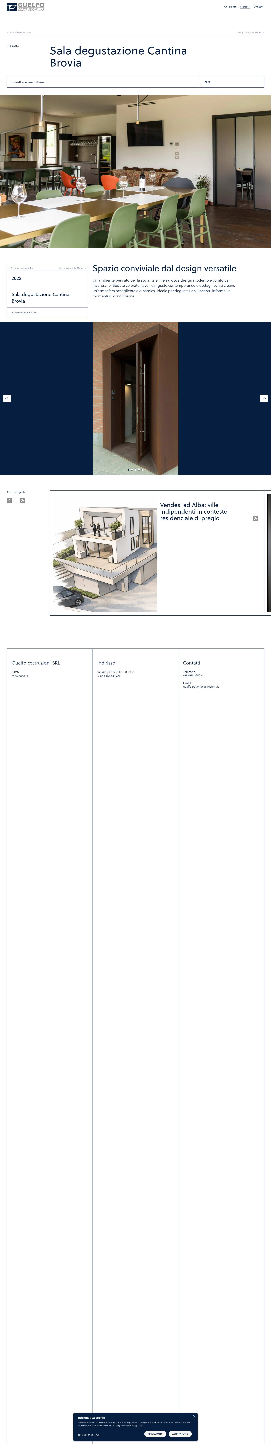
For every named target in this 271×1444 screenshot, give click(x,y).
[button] (89, 1435)
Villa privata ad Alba (20, 32)
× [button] (194, 1416)
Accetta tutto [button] (180, 1434)
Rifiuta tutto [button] (155, 1434)
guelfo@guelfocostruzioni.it (201, 687)
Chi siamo (230, 6)
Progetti (245, 6)
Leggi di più (137, 1425)
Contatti (258, 6)
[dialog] (135, 1427)
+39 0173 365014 (193, 675)
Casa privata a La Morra (248, 32)
